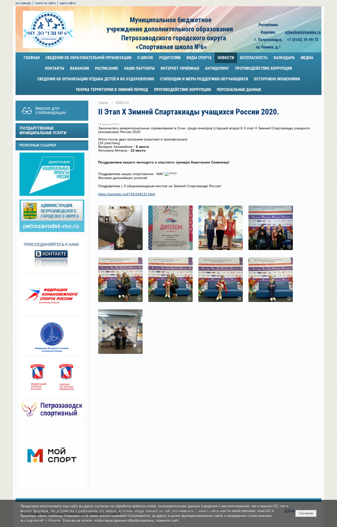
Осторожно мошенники (277, 79)
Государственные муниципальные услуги (42, 130)
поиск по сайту (45, 3)
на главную (23, 3)
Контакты (54, 68)
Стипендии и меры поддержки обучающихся (204, 79)
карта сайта (67, 3)
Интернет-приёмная (180, 68)
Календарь (284, 57)
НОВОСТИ (226, 57)
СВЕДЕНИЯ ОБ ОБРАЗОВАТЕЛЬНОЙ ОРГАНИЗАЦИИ (88, 57)
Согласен (306, 513)
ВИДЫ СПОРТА (199, 57)
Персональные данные (239, 89)
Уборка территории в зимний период (112, 89)
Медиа (307, 57)
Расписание (106, 68)
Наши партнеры (139, 68)
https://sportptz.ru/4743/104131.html (126, 194)
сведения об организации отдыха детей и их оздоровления (95, 79)
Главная (31, 57)
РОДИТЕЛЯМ (170, 57)
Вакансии (79, 68)
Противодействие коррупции (263, 68)
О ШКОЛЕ (145, 57)
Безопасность (254, 57)
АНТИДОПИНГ (217, 68)
